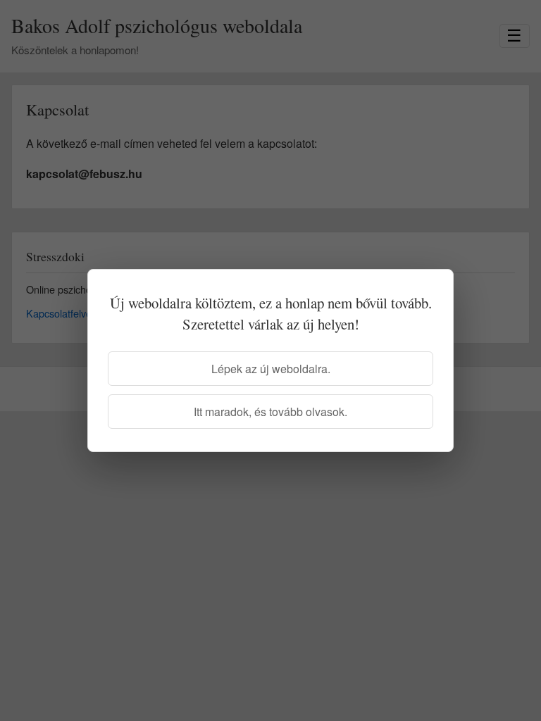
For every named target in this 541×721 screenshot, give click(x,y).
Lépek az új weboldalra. (270, 368)
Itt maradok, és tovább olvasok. (270, 411)
